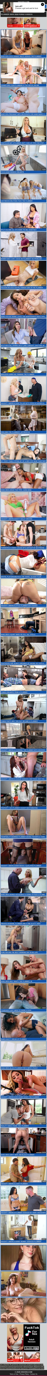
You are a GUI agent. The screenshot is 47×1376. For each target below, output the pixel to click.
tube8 (33, 1368)
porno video (40, 1366)
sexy (28, 1366)
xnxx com (28, 1368)
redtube (2, 1366)
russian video (22, 1366)
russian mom (40, 1368)
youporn (14, 1366)
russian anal (39, 1364)
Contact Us (33, 1374)
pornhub (12, 1368)
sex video (3, 1364)
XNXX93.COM (23, 2)
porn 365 (33, 1366)
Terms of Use (14, 1374)
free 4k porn (11, 1364)
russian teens (20, 1368)
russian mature (5, 1368)
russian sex (25, 1364)
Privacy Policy (24, 1374)
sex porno (9, 1366)
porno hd (32, 1364)
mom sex (18, 1364)
